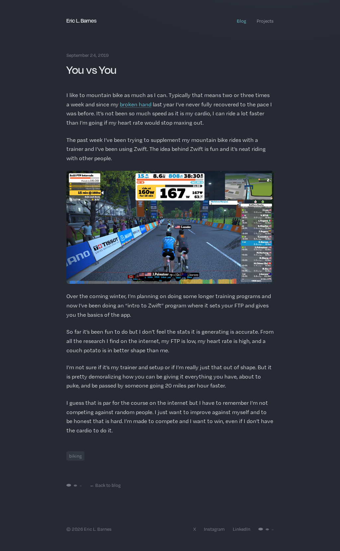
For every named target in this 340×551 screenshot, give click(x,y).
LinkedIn (241, 529)
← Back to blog (105, 485)
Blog (241, 21)
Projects (265, 21)
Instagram (214, 529)
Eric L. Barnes (81, 20)
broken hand (135, 104)
